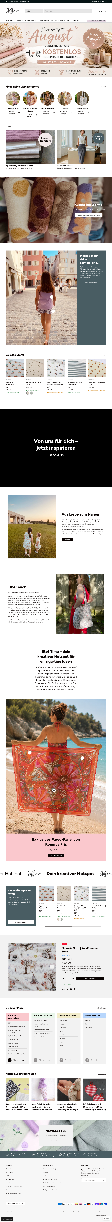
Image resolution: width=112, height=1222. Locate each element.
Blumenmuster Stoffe (40, 1020)
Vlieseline (88, 1027)
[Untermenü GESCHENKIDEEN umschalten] (64, 21)
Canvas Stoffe (82, 108)
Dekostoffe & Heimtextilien (16, 1026)
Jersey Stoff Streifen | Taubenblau (75, 383)
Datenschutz (10, 1179)
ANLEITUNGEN (43, 21)
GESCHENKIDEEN (57, 21)
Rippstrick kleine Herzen (34, 382)
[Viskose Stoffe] (47, 98)
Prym (87, 1024)
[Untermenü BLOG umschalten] (78, 21)
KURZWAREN (29, 21)
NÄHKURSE (9, 21)
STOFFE (18, 21)
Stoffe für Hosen (13, 1039)
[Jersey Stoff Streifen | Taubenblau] (77, 368)
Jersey (61, 1042)
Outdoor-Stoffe (13, 1050)
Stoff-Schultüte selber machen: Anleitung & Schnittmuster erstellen (41, 1107)
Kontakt (8, 1183)
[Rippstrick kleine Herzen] (35, 368)
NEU (9, 1023)
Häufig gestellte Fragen (13, 1193)
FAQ (44, 1176)
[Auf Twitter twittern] (67, 989)
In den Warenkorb (90, 978)
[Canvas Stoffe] (82, 98)
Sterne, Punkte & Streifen (42, 1033)
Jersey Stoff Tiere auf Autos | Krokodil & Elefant (55, 383)
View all (103, 87)
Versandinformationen (101, 1212)
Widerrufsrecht (80, 1212)
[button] (105, 11)
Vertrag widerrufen (49, 1186)
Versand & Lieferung (49, 1169)
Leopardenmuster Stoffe (41, 1030)
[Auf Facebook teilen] (71, 989)
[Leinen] (64, 98)
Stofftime (11, 1212)
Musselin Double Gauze (30, 109)
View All (8, 126)
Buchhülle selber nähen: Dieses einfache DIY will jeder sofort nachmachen (17, 1107)
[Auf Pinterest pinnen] (74, 989)
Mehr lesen (67, 539)
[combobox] (58, 11)
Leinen (65, 108)
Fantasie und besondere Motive (41, 1025)
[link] (43, 1060)
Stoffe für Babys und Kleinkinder (14, 1031)
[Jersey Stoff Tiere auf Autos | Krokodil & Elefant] (56, 368)
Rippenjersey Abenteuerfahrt (11, 383)
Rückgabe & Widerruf (50, 1190)
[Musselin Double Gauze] (30, 98)
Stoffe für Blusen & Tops (15, 1036)
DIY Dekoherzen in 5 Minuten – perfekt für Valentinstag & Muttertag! (94, 1107)
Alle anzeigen (102, 355)
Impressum (9, 1172)
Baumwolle (63, 1020)
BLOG (74, 21)
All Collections (101, 1008)
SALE (69, 21)
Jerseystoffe (12, 108)
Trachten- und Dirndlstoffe (16, 1054)
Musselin (62, 1038)
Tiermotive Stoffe (39, 1037)
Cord (61, 1031)
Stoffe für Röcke (13, 1047)
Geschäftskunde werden (13, 1190)
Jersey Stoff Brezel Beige (96, 382)
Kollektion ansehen (20, 922)
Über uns (8, 1169)
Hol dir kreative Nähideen (88, 282)
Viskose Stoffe (47, 108)
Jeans (61, 1045)
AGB (7, 1176)
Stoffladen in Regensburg (14, 1186)
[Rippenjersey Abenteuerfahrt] (15, 368)
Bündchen (62, 1027)
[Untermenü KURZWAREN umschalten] (36, 21)
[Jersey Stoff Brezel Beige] (97, 368)
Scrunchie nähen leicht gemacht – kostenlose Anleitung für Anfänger (67, 1107)
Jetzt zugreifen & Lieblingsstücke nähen (88, 215)
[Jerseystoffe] (13, 98)
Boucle (61, 1024)
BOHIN (87, 1020)
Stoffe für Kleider (13, 1043)
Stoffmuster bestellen (50, 1179)
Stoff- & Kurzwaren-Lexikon (52, 1183)
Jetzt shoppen (55, 855)
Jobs (7, 1197)
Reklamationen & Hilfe (101, 1215)
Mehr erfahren (37, 1)
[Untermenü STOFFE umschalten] (22, 21)
